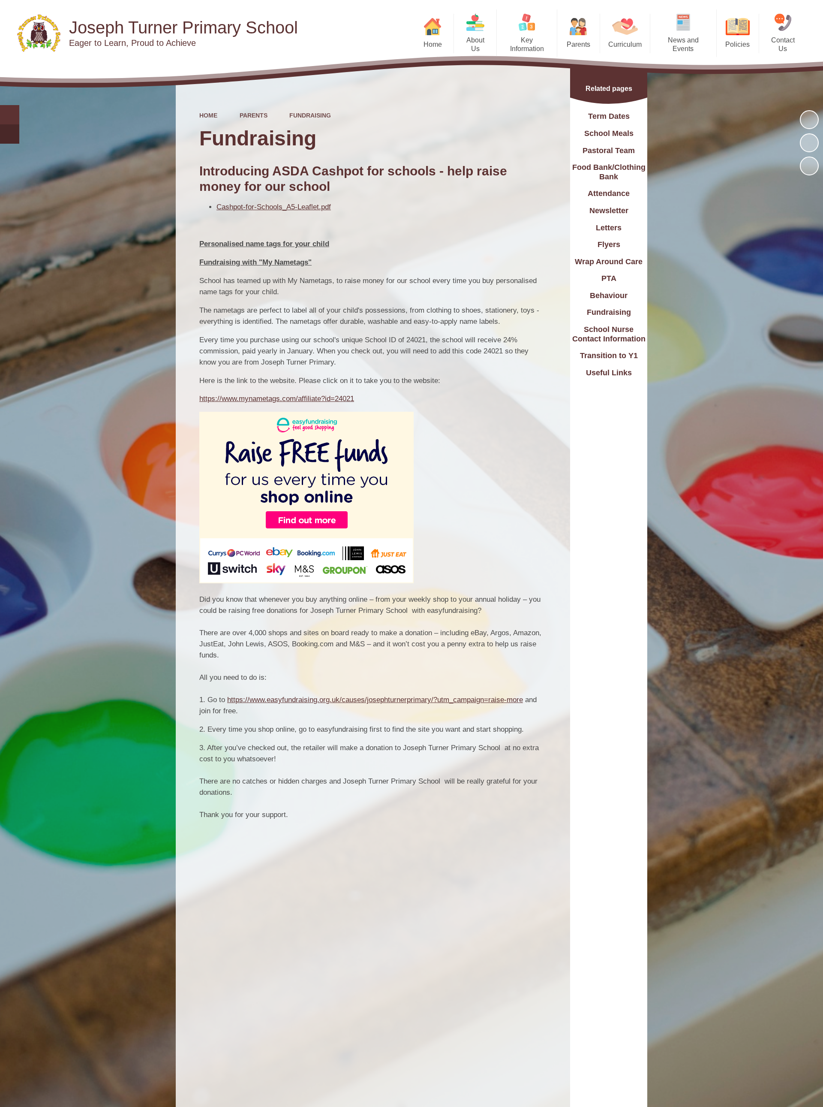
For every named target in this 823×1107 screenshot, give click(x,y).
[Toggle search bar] (9, 114)
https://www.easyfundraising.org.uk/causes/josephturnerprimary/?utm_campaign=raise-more (375, 700)
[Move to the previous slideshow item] (809, 142)
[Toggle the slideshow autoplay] (809, 119)
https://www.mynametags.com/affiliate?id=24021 (276, 399)
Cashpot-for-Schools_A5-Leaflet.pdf (273, 207)
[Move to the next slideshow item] (809, 166)
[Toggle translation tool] (9, 134)
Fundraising (310, 115)
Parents (253, 115)
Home (208, 115)
